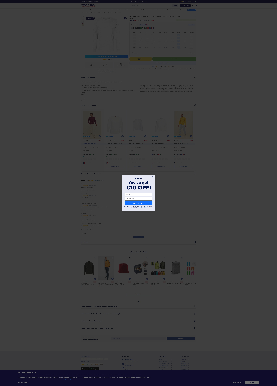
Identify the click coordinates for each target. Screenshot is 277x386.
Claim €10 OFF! (138, 203)
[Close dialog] (153, 177)
